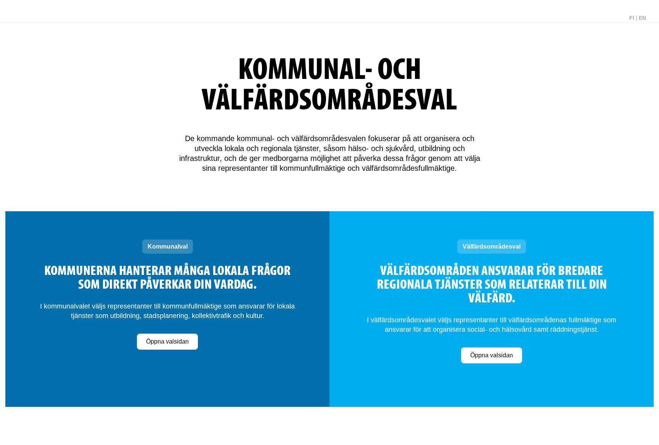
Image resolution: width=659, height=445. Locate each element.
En (642, 18)
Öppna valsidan (167, 341)
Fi (631, 18)
